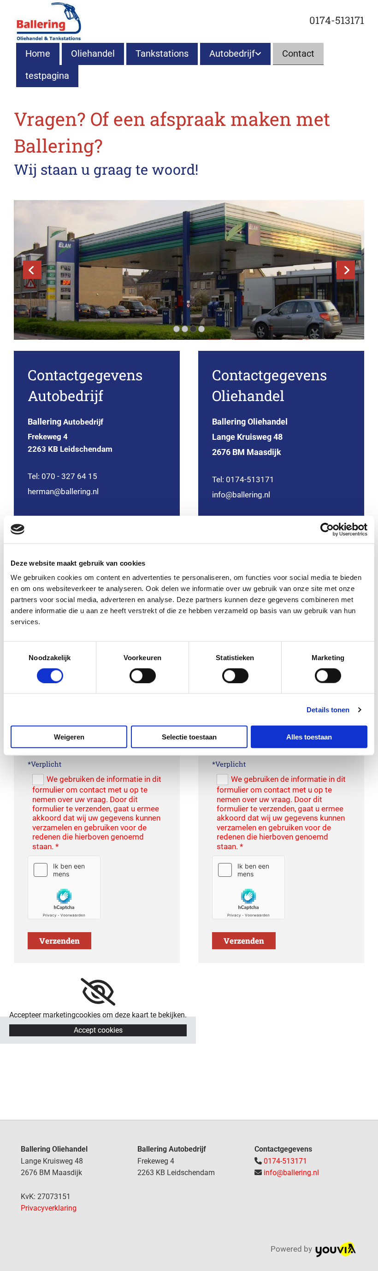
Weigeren (69, 737)
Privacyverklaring (49, 1208)
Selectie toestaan (189, 737)
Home (37, 53)
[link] (234, 54)
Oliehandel (93, 53)
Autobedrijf (232, 53)
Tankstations (162, 53)
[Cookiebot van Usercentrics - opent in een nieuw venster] (327, 529)
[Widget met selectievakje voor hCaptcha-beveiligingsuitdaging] (64, 887)
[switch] (143, 675)
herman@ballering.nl (63, 491)
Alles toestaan (309, 737)
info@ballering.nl (241, 494)
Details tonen (328, 709)
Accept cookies (98, 1030)
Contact (298, 53)
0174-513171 (336, 20)
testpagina (47, 75)
